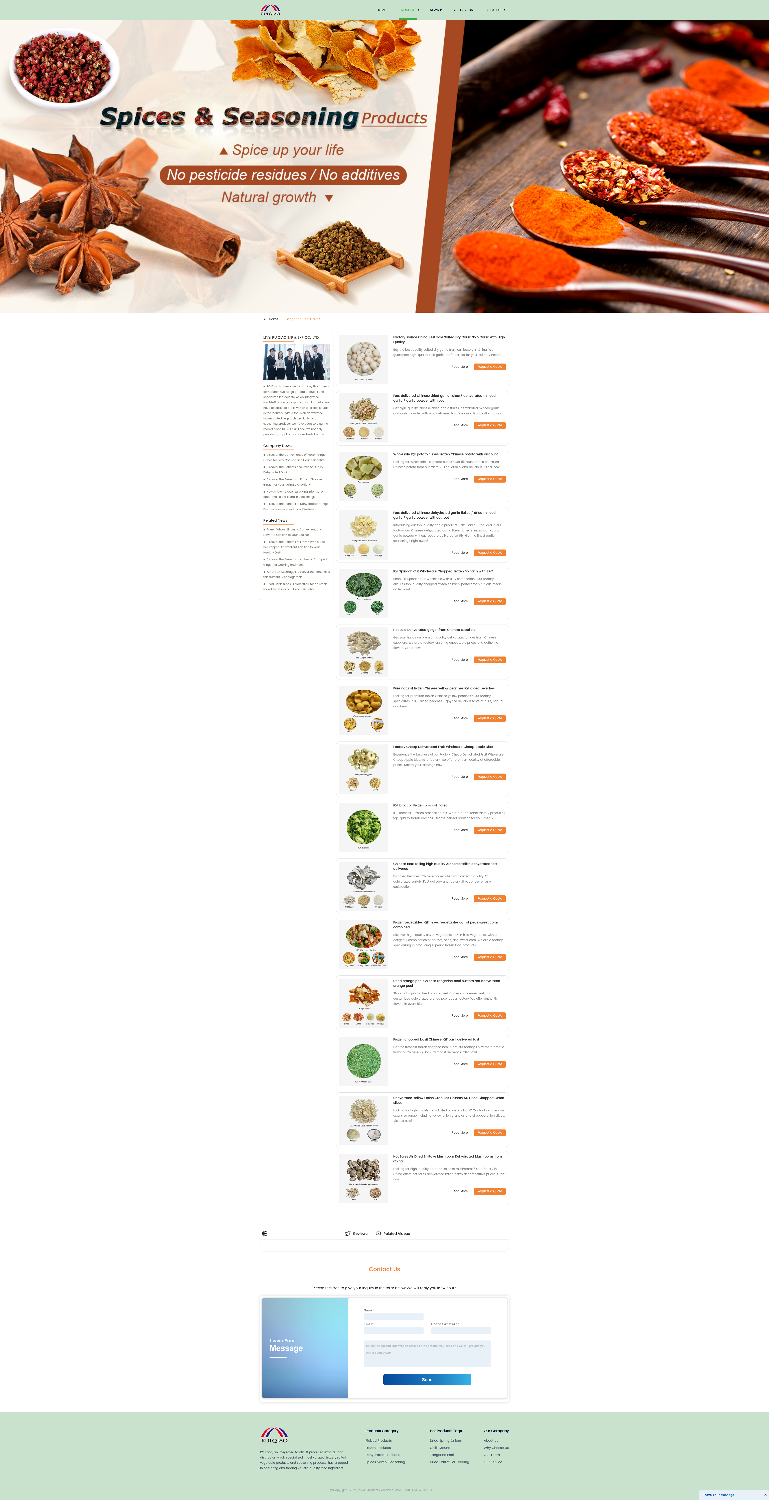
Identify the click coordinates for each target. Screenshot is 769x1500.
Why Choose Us (496, 1448)
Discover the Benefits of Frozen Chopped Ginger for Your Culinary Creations (293, 482)
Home (381, 10)
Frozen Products (378, 1447)
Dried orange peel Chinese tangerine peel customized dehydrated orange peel (446, 983)
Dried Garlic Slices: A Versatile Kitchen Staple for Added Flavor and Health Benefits (295, 587)
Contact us (462, 10)
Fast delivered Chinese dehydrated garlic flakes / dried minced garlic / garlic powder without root (444, 515)
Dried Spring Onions (446, 1440)
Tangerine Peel (442, 1455)
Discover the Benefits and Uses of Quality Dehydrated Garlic (293, 470)
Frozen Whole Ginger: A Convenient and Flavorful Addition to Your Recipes (292, 532)
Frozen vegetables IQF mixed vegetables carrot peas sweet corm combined (445, 925)
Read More (460, 367)
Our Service (493, 1462)
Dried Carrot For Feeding (449, 1462)
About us (494, 10)
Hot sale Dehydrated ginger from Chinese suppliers (434, 629)
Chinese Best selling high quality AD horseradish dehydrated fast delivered (445, 866)
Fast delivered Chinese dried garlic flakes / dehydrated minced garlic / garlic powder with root (444, 398)
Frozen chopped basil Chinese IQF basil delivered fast (436, 1039)
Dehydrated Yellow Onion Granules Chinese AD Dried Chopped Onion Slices (448, 1100)
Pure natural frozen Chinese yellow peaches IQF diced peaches (444, 688)
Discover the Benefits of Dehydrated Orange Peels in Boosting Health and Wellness (295, 507)
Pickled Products (378, 1440)
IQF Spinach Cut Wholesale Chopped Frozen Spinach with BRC (443, 571)
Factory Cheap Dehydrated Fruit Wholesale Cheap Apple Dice (443, 746)
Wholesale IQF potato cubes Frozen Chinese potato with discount (445, 454)
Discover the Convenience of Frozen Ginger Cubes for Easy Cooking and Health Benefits (295, 458)
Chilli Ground (440, 1447)
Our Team (492, 1455)
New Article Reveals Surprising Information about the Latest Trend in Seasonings (294, 494)
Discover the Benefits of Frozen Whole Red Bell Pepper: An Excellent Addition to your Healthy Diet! (294, 547)
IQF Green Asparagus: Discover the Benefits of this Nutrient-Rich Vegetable (296, 575)
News (434, 10)
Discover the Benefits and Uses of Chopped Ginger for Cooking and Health (295, 562)
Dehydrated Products (382, 1455)
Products (408, 10)
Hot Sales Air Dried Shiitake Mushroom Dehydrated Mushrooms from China (447, 1159)
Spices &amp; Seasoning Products (385, 1462)
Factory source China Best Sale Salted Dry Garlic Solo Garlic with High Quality (449, 340)
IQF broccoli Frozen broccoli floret (420, 805)
